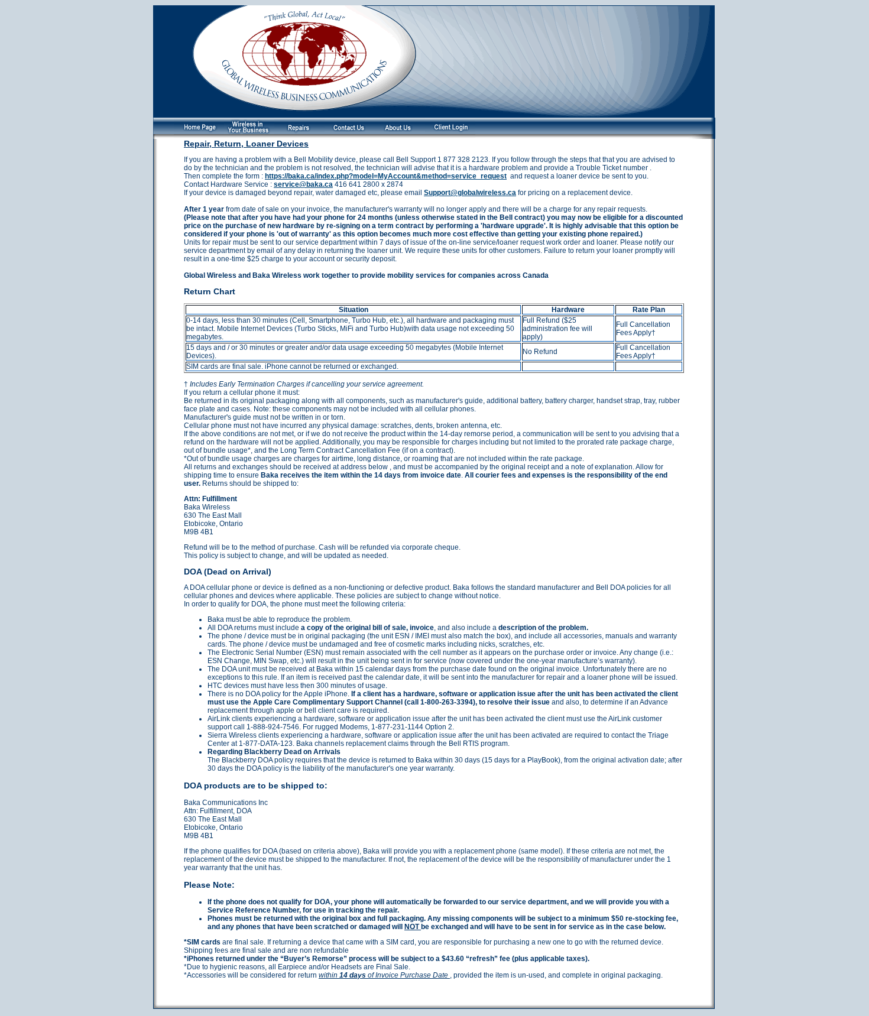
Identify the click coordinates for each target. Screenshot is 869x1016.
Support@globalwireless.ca (470, 193)
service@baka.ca (303, 184)
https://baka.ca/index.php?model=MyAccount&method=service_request (386, 176)
